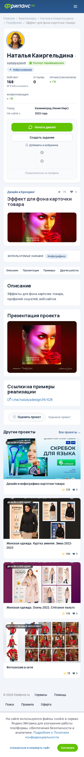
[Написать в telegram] (42, 152)
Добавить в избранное (43, 145)
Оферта (46, 704)
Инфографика (56, 256)
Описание (12, 270)
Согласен (67, 747)
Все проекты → (70, 432)
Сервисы (41, 695)
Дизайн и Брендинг (21, 192)
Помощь (60, 695)
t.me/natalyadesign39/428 (32, 400)
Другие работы (69, 270)
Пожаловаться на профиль (42, 173)
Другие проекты (19, 431)
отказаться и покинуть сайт (30, 747)
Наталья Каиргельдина (40, 55)
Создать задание (42, 137)
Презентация (31, 270)
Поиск (9, 704)
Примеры (49, 270)
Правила (27, 704)
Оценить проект (27, 417)
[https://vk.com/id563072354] (42, 161)
